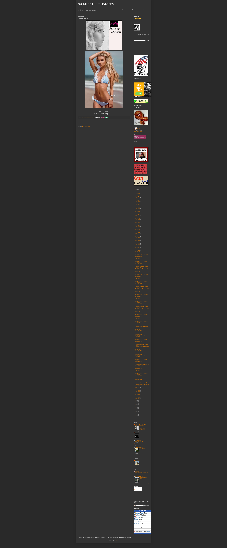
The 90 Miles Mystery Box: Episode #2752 (142, 308)
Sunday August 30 (137, 468)
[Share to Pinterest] (99, 117)
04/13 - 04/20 (137, 243)
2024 (135, 400)
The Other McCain (138, 440)
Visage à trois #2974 (138, 300)
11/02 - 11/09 (137, 203)
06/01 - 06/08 (137, 233)
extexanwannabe (138, 467)
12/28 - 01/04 (137, 192)
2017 (135, 410)
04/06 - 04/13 (137, 244)
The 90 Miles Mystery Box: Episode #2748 (142, 384)
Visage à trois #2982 (138, 260)
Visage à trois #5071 (142, 433)
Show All (148, 483)
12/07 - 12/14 (137, 196)
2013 (135, 415)
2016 (135, 411)
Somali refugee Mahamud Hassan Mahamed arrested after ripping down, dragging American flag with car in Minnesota (141, 473)
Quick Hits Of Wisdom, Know (138, 515)
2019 (135, 407)
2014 (135, 414)
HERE (138, 80)
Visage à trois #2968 (138, 330)
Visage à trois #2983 (138, 256)
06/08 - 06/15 (137, 232)
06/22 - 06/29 (137, 229)
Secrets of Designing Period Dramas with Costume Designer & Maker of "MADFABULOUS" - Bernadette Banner (143, 428)
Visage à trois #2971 (138, 316)
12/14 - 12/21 (137, 194)
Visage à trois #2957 (138, 379)
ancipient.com (136, 497)
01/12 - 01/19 (137, 397)
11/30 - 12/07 (137, 197)
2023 (135, 401)
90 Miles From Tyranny (96, 4)
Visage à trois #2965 (138, 341)
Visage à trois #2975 (138, 296)
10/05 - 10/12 (137, 208)
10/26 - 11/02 (137, 204)
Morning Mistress (138, 265)
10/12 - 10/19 (137, 207)
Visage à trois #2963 (138, 354)
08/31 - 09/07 (137, 215)
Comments (137, 489)
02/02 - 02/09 (137, 393)
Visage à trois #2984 (138, 252)
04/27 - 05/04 (137, 240)
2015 (135, 412)
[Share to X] (97, 117)
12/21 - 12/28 (137, 193)
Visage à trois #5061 (137, 519)
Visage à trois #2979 (138, 276)
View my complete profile (138, 131)
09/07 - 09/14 (137, 214)
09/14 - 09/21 (137, 212)
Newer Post (80, 124)
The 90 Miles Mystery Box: (138, 517)
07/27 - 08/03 (137, 222)
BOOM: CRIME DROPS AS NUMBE (141, 527)
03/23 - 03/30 (137, 247)
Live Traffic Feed (142, 510)
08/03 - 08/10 (137, 221)
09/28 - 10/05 (137, 210)
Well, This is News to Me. (138, 444)
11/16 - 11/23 (137, 200)
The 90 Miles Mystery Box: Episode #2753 (142, 288)
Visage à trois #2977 (138, 283)
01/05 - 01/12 (137, 398)
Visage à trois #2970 (138, 320)
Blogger (117, 540)
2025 (135, 190)
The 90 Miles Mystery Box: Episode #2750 (142, 346)
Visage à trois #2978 (138, 280)
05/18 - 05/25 (137, 236)
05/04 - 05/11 (137, 239)
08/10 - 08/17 (137, 219)
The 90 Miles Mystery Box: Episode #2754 (142, 268)
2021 (135, 404)
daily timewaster (137, 460)
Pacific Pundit (137, 471)
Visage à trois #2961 (138, 361)
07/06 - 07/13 (137, 226)
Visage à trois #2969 (138, 323)
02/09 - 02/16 (137, 391)
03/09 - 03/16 (137, 250)
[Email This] (95, 117)
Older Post (128, 124)
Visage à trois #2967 (138, 334)
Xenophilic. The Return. (139, 447)
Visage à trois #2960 (138, 368)
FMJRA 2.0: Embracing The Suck (139, 441)
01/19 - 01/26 (137, 395)
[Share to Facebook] (98, 117)
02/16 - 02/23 (137, 390)
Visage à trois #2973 (138, 303)
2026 (135, 189)
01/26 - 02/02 (137, 394)
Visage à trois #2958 (138, 375)
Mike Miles (139, 128)
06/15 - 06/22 (137, 230)
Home (104, 124)
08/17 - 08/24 (137, 218)
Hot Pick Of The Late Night (139, 270)
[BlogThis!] (96, 117)
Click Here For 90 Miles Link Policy (139, 419)
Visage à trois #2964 (138, 350)
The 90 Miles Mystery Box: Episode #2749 (142, 364)
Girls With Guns (137, 251)
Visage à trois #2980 (138, 272)
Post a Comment (82, 122)
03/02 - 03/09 (137, 387)
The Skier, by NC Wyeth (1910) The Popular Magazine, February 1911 (143, 462)
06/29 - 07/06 (137, 228)
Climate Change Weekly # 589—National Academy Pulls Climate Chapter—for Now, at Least (141, 457)
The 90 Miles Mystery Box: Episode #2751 (142, 326)
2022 (135, 403)
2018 (135, 408)
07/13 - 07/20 (137, 225)
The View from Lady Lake (139, 476)
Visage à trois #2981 (138, 263)
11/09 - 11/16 (137, 201)
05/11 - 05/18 (137, 237)
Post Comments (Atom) (86, 126)
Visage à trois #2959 (138, 372)
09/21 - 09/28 (137, 211)
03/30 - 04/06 (137, 246)
